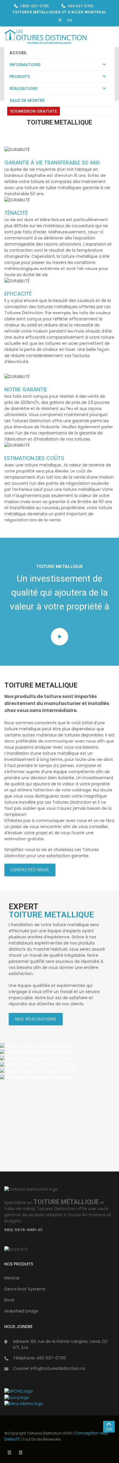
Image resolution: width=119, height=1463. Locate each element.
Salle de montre (27, 100)
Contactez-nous (30, 870)
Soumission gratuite (33, 111)
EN (69, 20)
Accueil (18, 53)
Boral (9, 1300)
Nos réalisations (35, 1019)
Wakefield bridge (21, 1311)
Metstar (12, 1278)
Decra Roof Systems (24, 1289)
